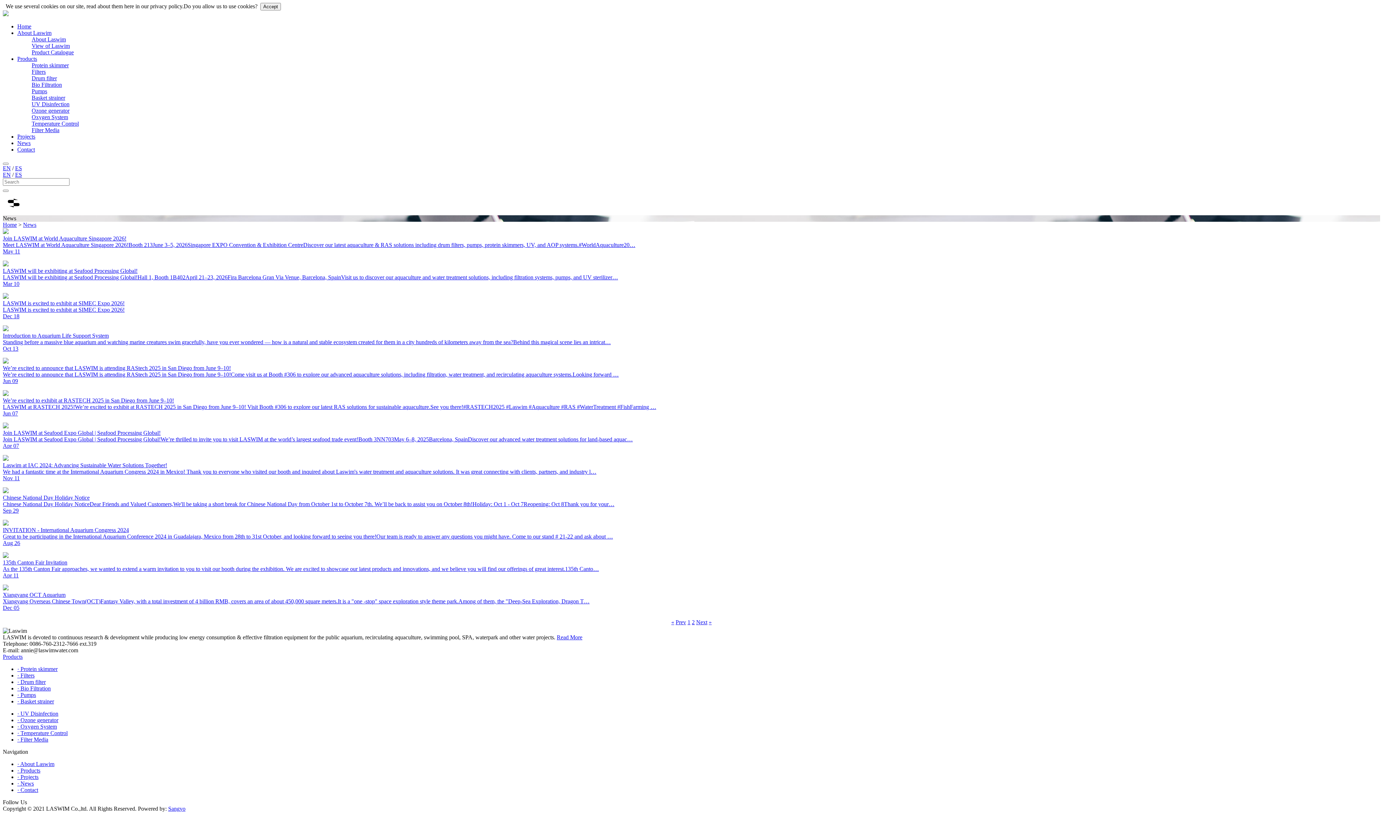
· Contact (27, 790)
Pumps (39, 91)
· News (25, 783)
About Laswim (34, 33)
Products (27, 59)
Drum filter (44, 78)
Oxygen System (50, 117)
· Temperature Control (42, 733)
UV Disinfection (51, 104)
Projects (26, 137)
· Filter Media (32, 740)
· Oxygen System (37, 727)
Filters (39, 72)
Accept (270, 6)
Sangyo (176, 809)
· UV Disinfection (37, 714)
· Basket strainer (35, 701)
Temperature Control (55, 124)
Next (701, 622)
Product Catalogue (53, 52)
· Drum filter (31, 682)
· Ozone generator (37, 720)
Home (24, 26)
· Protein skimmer (37, 669)
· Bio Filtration (34, 688)
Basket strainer (48, 98)
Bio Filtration (47, 85)
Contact (26, 150)
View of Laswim (51, 46)
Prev (681, 622)
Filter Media (45, 130)
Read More (569, 637)
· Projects (28, 777)
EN (7, 168)
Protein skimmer (50, 65)
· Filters (26, 675)
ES (18, 168)
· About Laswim (35, 764)
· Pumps (26, 695)
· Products (28, 770)
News (24, 143)
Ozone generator (51, 111)
